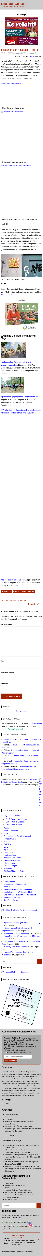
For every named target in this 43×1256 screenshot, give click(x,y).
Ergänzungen (6, 624)
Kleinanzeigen (9, 863)
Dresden (16, 591)
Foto (36, 53)
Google (32, 56)
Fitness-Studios (10, 839)
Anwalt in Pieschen (11, 1114)
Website (4, 684)
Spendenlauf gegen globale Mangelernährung (22, 923)
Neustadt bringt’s (33, 604)
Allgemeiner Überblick (12, 816)
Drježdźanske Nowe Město (16, 819)
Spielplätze (8, 852)
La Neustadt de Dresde (15, 822)
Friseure (7, 842)
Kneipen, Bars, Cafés (12, 858)
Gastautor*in (18, 53)
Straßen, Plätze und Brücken (15, 871)
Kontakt (7, 887)
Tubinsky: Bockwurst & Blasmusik (17, 947)
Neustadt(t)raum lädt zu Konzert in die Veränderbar (23, 1169)
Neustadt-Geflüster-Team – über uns (18, 889)
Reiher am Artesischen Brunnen (15, 601)
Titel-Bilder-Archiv (11, 900)
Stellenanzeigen (10, 866)
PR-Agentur (9, 1119)
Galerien (7, 844)
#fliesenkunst (6, 295)
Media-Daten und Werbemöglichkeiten (19, 892)
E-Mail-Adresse (7, 672)
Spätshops (8, 850)
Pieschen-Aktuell (17, 1131)
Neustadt (31, 591)
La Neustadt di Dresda (14, 825)
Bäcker (6, 833)
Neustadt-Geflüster (14, 3)
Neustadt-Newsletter (12, 860)
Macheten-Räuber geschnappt (16, 933)
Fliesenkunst (29, 53)
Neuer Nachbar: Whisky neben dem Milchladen (22, 936)
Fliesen (23, 591)
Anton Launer (9, 739)
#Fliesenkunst (7, 591)
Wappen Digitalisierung (13, 1117)
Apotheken (8, 828)
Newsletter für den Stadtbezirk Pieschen (19, 1121)
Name (3, 661)
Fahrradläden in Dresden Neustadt (17, 836)
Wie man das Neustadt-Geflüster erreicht (20, 895)
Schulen (7, 847)
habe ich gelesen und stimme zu (19, 1053)
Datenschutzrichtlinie (11, 1044)
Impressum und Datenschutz (15, 884)
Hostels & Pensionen (12, 855)
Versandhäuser (10, 1124)
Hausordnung (9, 881)
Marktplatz (8, 868)
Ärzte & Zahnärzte (11, 831)
